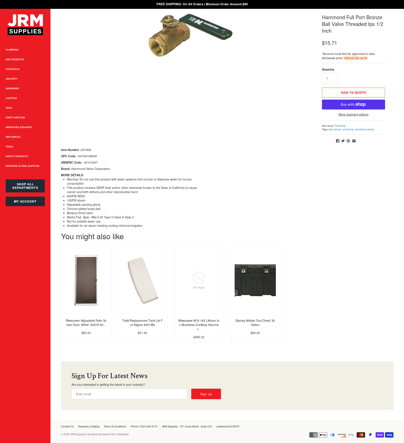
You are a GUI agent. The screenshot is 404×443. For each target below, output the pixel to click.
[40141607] (190, 35)
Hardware (12, 88)
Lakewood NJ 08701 (228, 426)
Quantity (328, 69)
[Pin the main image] (348, 141)
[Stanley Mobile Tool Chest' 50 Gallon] (255, 280)
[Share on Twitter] (343, 141)
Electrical (13, 69)
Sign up (206, 394)
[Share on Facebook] (337, 141)
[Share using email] (354, 141)
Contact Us (67, 426)
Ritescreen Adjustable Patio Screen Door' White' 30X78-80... (86, 322)
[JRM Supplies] (25, 24)
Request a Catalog (89, 426)
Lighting (11, 98)
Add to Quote (353, 92)
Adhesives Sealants (19, 127)
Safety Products (17, 156)
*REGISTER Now (355, 58)
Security (11, 78)
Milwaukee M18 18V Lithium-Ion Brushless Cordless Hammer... (198, 324)
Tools (9, 146)
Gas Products (15, 59)
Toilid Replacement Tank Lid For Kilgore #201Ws (142, 322)
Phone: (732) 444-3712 (144, 426)
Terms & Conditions (115, 426)
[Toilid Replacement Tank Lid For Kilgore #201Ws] (142, 280)
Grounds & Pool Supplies (23, 165)
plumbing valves (364, 129)
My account (25, 201)
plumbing (348, 129)
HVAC (9, 107)
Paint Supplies (15, 117)
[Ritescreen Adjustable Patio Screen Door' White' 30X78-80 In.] (86, 280)
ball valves (335, 129)
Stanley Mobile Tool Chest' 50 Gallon (255, 322)
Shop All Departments (25, 185)
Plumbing (12, 49)
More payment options (353, 114)
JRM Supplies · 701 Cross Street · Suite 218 (187, 426)
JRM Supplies (78, 434)
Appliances (13, 136)
